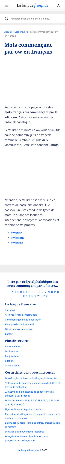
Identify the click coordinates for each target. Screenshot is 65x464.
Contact (9, 333)
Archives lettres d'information (21, 314)
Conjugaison (12, 356)
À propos (10, 309)
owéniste (17, 243)
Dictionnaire (21, 31)
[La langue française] (32, 7)
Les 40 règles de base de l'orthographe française (31, 378)
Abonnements (12, 346)
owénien (16, 233)
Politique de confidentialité (19, 324)
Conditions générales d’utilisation (23, 319)
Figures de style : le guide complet (23, 409)
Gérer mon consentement (18, 329)
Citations (10, 360)
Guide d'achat (12, 365)
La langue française (28, 450)
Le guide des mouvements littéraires (24, 431)
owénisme (17, 238)
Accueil (8, 31)
